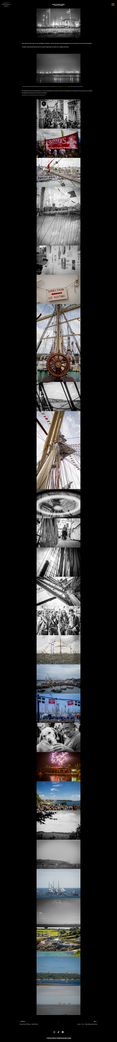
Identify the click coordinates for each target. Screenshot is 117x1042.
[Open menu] (113, 4)
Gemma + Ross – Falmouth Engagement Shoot (87, 1023)
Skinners (58, 86)
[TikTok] (58, 1032)
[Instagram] (54, 1032)
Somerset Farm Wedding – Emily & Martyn (29, 1023)
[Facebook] (63, 1032)
